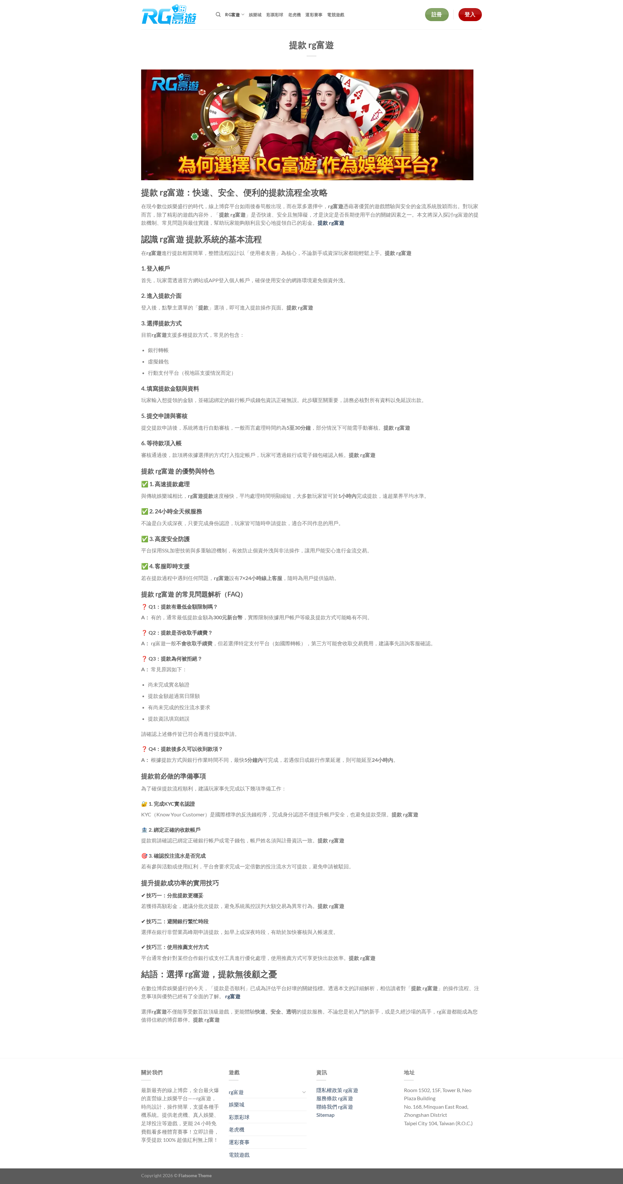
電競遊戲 (335, 14)
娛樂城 (255, 14)
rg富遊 (232, 14)
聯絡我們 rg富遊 (334, 1106)
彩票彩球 (275, 14)
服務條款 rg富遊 (334, 1098)
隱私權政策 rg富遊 (337, 1090)
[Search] (218, 14)
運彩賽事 (314, 14)
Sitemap (325, 1115)
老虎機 (294, 14)
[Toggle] (304, 1092)
